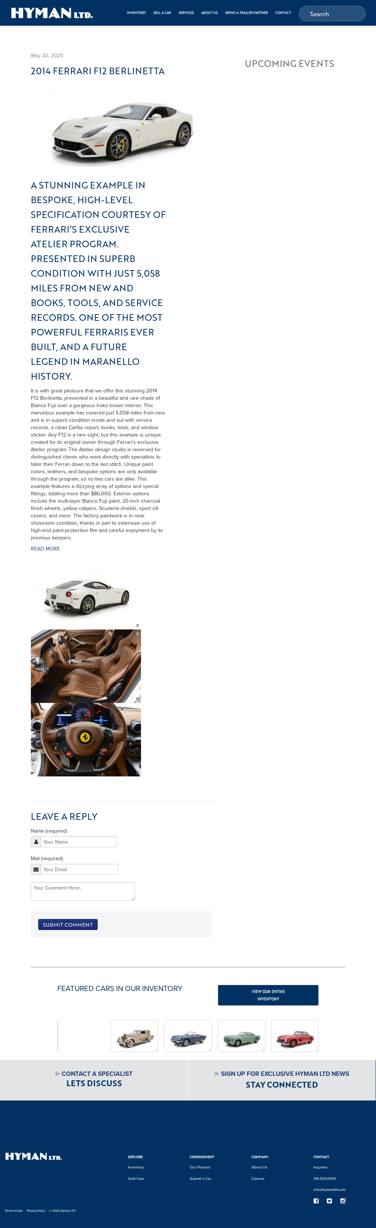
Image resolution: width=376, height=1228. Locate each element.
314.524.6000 (325, 1178)
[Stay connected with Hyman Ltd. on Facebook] (316, 1201)
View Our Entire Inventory (268, 995)
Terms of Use (14, 1211)
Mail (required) (47, 858)
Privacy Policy (36, 1211)
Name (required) (49, 830)
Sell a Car (162, 12)
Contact (283, 12)
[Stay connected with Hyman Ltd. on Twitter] (329, 1201)
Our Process (200, 1167)
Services (186, 12)
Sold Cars (136, 1178)
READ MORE (45, 548)
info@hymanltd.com (330, 1189)
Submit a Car (200, 1178)
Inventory (136, 12)
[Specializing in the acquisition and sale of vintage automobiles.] (52, 13)
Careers (258, 1178)
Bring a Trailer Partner (246, 12)
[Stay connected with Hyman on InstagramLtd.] (342, 1201)
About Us (209, 12)
